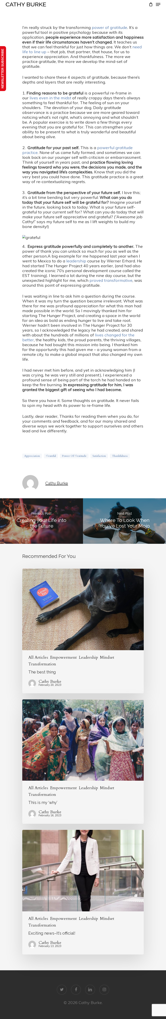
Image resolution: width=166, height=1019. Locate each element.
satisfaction (99, 456)
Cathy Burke (56, 483)
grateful (51, 456)
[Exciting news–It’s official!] (83, 892)
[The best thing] (83, 631)
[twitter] (62, 990)
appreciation (32, 456)
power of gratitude (109, 27)
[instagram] (104, 990)
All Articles (38, 657)
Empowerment (63, 657)
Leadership (88, 657)
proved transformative (110, 280)
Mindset (107, 657)
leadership (76, 260)
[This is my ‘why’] (83, 761)
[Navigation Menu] (158, 4)
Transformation (42, 664)
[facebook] (76, 990)
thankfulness (120, 456)
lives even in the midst (50, 97)
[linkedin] (90, 990)
